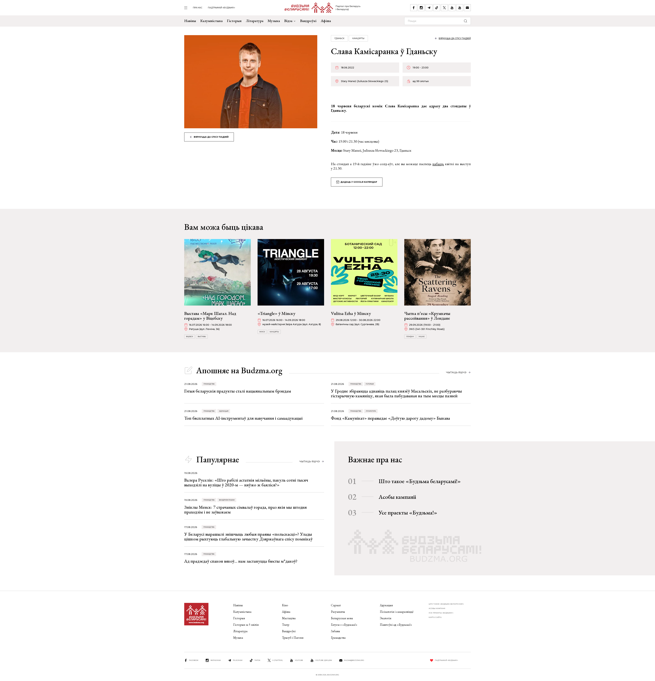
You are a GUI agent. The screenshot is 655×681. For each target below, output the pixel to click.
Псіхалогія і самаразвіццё (396, 612)
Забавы (335, 631)
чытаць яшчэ (456, 372)
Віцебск (189, 336)
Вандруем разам (227, 500)
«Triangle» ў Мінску (276, 313)
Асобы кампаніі (397, 497)
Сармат (336, 605)
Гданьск (339, 38)
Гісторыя (234, 20)
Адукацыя (223, 411)
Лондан (410, 336)
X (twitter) (277, 660)
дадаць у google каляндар (358, 182)
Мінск (262, 332)
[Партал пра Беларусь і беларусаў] (323, 8)
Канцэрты (358, 38)
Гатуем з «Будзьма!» (344, 625)
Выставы (202, 336)
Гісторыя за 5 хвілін (246, 625)
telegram (237, 660)
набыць (438, 163)
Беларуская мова (342, 618)
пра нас (197, 7)
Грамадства (209, 384)
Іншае (422, 336)
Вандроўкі (308, 20)
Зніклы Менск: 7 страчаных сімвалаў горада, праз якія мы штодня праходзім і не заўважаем (245, 509)
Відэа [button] (288, 20)
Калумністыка (211, 20)
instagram (215, 660)
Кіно (285, 605)
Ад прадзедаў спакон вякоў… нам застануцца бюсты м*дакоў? (240, 561)
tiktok (257, 660)
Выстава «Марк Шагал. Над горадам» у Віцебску (210, 315)
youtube (299, 660)
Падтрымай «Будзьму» (221, 7)
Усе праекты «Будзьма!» (408, 512)
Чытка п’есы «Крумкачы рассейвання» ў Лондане (427, 315)
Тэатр (285, 625)
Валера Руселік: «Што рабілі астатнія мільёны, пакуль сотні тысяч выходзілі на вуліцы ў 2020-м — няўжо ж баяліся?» (246, 482)
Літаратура (254, 20)
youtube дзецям (323, 660)
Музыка (274, 20)
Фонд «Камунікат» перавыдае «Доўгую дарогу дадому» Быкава (390, 418)
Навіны (190, 20)
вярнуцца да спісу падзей (211, 137)
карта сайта (435, 617)
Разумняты (338, 612)
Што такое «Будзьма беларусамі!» (420, 481)
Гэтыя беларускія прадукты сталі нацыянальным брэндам (237, 391)
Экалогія (385, 618)
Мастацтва (289, 618)
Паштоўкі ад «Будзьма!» (396, 625)
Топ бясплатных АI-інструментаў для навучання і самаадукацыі (243, 418)
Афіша (326, 20)
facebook (193, 660)
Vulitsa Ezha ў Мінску (351, 313)
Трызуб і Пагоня (292, 638)
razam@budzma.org (354, 660)
